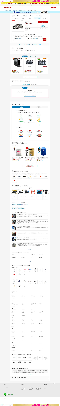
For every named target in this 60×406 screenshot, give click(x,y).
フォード (23, 311)
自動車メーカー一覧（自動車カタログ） (13, 10)
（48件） (18, 160)
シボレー (41, 309)
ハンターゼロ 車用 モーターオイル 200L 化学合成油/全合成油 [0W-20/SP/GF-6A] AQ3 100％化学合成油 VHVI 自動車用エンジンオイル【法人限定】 (42, 158)
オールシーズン (36, 56)
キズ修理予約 (30, 387)
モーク (13, 326)
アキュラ (41, 298)
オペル (22, 303)
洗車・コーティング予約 (39, 387)
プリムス (41, 312)
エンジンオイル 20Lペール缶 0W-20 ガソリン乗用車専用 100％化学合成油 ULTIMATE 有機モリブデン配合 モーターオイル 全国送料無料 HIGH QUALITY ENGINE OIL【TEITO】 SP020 (30, 158)
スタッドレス (30, 56)
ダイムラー (41, 319)
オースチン (41, 323)
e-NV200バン (14, 257)
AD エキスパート (33, 254)
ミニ (40, 304)
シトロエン (13, 336)
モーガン (13, 323)
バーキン (13, 350)
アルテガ (41, 350)
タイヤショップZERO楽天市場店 (29, 72)
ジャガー (32, 319)
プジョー (23, 336)
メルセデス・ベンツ (14, 304)
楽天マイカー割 (23, 390)
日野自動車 (41, 296)
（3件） (30, 71)
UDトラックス (23, 298)
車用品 (40, 44)
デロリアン (23, 312)
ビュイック (13, 311)
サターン (32, 309)
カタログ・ (15, 18)
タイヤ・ (37, 18)
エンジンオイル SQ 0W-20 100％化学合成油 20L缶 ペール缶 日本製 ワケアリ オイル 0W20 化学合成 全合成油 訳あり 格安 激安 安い (17, 158)
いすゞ (22, 295)
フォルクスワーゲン (33, 303)
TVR (12, 319)
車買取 (22, 18)
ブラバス (32, 304)
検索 (45, 39)
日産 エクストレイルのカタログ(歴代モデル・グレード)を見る (20, 204)
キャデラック (14, 309)
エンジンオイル (34, 44)
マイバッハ (23, 304)
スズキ (41, 295)
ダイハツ (13, 296)
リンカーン (13, 312)
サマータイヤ (25, 56)
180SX (13, 254)
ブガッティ (41, 336)
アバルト (13, 332)
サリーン (32, 312)
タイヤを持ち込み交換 (21, 107)
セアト (22, 350)
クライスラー (23, 309)
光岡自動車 (23, 296)
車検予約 (22, 387)
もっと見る (29, 249)
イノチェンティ (24, 332)
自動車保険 (37, 389)
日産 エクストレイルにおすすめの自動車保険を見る (18, 208)
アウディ (13, 303)
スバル (31, 295)
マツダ (13, 295)
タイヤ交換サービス (38, 388)
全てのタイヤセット (34, 84)
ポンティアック (33, 311)
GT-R (31, 257)
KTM (31, 350)
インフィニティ (24, 315)
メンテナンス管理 (23, 388)
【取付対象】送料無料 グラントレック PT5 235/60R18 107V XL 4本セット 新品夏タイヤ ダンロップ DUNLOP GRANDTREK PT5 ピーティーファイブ (29, 69)
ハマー (13, 315)
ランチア (23, 331)
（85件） (30, 160)
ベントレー (13, 320)
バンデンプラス (24, 323)
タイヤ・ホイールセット (27, 44)
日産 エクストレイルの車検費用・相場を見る (17, 207)
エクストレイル (25, 10)
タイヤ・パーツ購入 (31, 388)
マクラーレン (32, 323)
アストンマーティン (24, 319)
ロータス (32, 320)
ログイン (54, 7)
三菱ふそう (13, 298)
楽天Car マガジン (23, 389)
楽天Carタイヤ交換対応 (26, 84)
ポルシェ (41, 303)
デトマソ (41, 331)
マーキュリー (41, 311)
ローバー (41, 320)
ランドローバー (24, 320)
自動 (44, 18)
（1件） (42, 71)
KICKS (41, 257)
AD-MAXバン (41, 254)
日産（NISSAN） (21, 10)
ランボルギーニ (33, 331)
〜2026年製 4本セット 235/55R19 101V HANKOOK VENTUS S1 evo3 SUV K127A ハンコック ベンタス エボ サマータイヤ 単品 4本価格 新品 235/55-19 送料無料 (17, 69)
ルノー (31, 336)
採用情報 (45, 388)
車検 (30, 18)
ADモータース (14, 345)
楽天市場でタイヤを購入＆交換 (39, 107)
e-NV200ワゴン (24, 257)
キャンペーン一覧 (6, 387)
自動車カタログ (30, 389)
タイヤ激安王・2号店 (40, 72)
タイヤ (20, 44)
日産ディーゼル (33, 296)
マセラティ (13, 331)
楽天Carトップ (6, 10)
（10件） (17, 71)
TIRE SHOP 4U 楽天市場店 (16, 72)
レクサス (32, 298)
